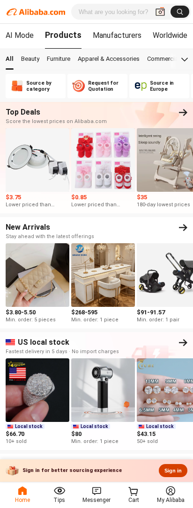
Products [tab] (63, 35)
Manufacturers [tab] (117, 35)
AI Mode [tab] (20, 35)
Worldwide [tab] (170, 35)
